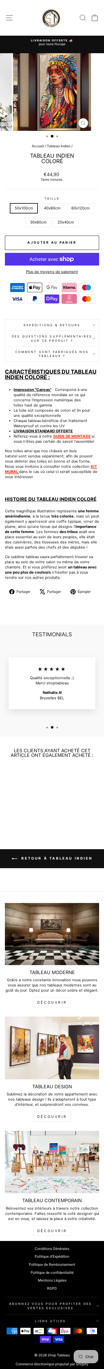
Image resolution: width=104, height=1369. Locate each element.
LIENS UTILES (50, 1321)
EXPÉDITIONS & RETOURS (52, 325)
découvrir (52, 1002)
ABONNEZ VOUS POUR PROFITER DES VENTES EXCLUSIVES (50, 1305)
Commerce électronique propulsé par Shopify (52, 1364)
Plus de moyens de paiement (52, 272)
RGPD (52, 1288)
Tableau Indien (58, 146)
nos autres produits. (43, 577)
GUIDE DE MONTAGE (72, 436)
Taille (52, 198)
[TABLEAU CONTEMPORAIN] (52, 1162)
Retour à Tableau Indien (56, 858)
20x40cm (65, 222)
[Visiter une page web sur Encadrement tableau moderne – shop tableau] (18, 471)
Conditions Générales (52, 1248)
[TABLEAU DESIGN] (52, 1048)
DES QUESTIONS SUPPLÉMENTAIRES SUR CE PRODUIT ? (52, 338)
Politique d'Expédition (52, 1256)
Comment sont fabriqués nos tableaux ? (52, 354)
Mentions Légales (52, 1280)
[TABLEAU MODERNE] (52, 934)
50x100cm (24, 208)
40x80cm (52, 208)
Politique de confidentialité (52, 1272)
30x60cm (38, 222)
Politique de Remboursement (52, 1264)
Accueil (38, 146)
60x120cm (80, 208)
